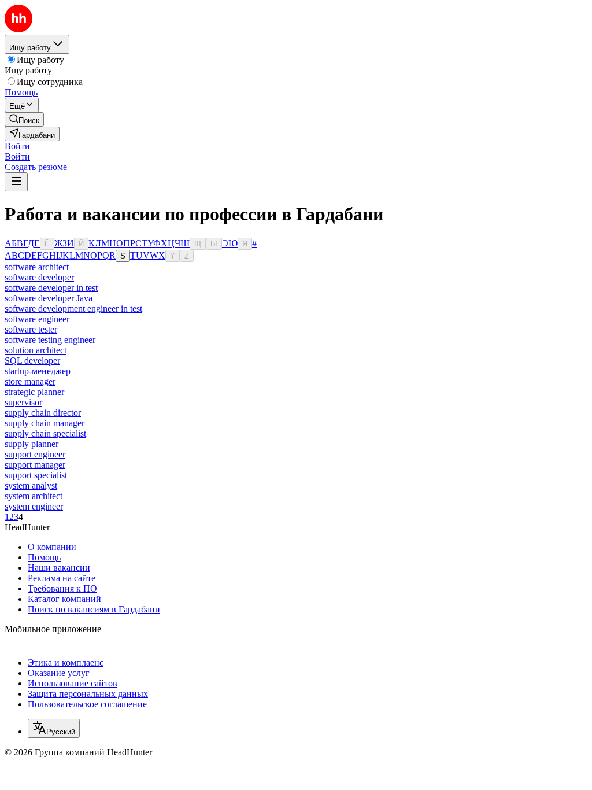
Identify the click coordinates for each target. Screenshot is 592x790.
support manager (35, 465)
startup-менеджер (38, 371)
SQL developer (32, 361)
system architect (33, 496)
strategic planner (34, 392)
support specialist (36, 475)
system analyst (31, 485)
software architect (37, 267)
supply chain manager (44, 423)
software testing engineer (50, 340)
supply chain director (43, 413)
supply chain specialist (45, 433)
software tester (31, 329)
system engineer (34, 506)
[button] (17, 146)
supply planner (31, 444)
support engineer (35, 454)
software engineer (37, 319)
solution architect (35, 350)
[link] (24, 119)
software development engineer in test (73, 308)
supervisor (23, 402)
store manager (30, 381)
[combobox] (54, 728)
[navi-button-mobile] (16, 181)
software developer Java (48, 298)
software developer (39, 277)
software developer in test (51, 288)
